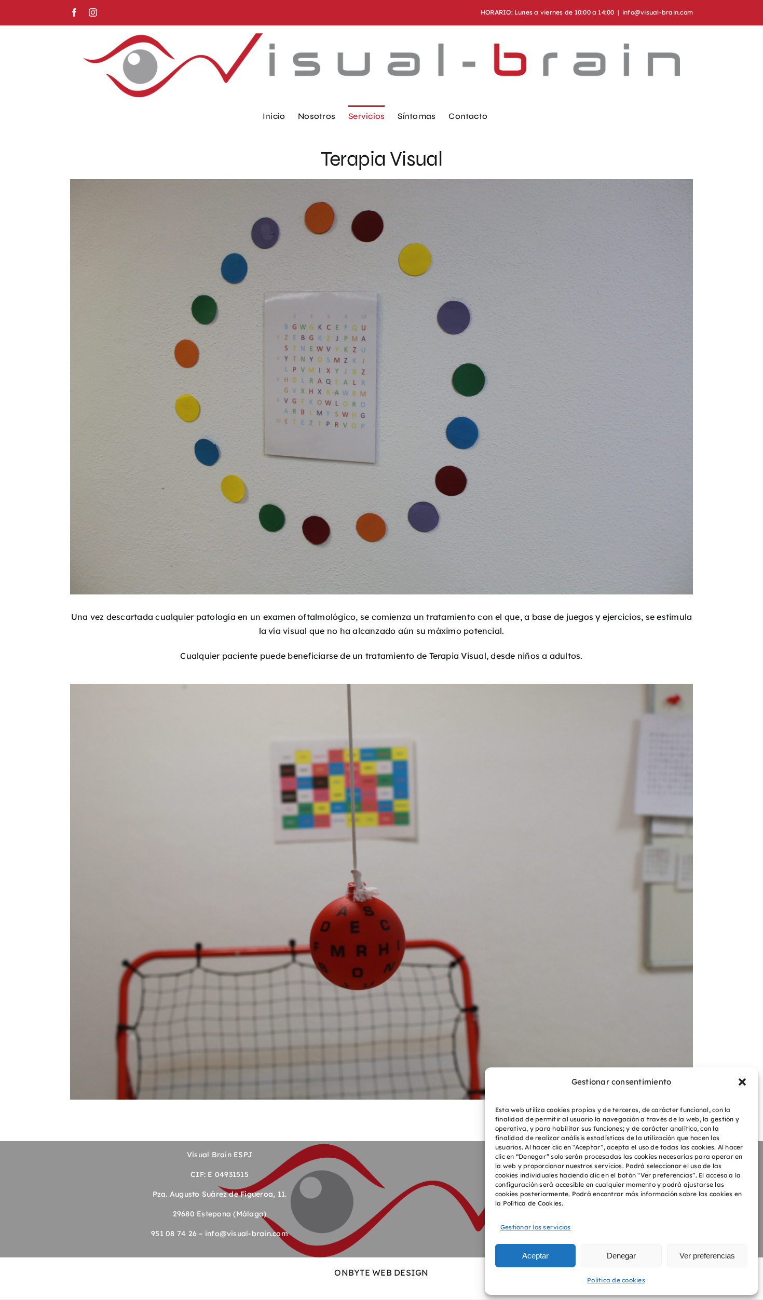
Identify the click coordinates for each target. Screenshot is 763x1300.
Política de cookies (616, 1280)
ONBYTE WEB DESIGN (381, 1272)
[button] (742, 1082)
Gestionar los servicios (535, 1227)
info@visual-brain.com (657, 12)
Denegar (621, 1255)
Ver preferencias (707, 1255)
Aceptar (535, 1255)
